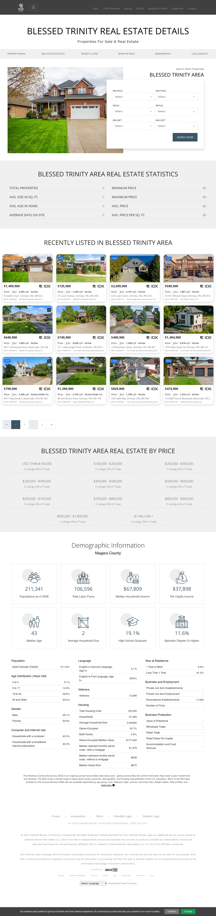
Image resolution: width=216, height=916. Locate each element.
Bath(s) (159, 105)
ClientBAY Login (123, 816)
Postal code (126, 875)
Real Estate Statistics (53, 53)
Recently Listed (89, 53)
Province (94, 875)
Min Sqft (117, 120)
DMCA (99, 816)
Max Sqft (160, 120)
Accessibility (78, 816)
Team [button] (95, 8)
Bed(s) (116, 105)
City (115, 875)
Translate (132, 883)
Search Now (185, 137)
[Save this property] (49, 259)
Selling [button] (140, 8)
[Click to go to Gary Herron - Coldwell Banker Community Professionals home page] (23, 7)
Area (151, 875)
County (105, 875)
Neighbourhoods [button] (157, 8)
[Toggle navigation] (33, 7)
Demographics (163, 53)
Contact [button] (192, 8)
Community (140, 875)
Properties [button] (177, 8)
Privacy (56, 816)
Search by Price (126, 53)
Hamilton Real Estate (77, 875)
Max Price (161, 90)
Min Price (118, 90)
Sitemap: (61, 875)
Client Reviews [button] (111, 8)
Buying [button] (128, 8)
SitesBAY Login (151, 816)
